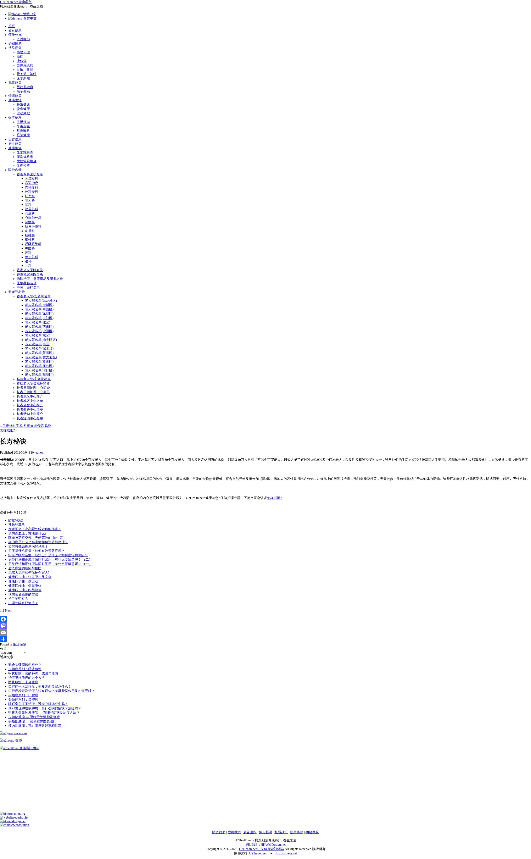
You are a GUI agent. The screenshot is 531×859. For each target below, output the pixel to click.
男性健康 (15, 143)
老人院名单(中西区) (39, 309)
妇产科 (30, 196)
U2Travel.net (257, 853)
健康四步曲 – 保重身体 (24, 585)
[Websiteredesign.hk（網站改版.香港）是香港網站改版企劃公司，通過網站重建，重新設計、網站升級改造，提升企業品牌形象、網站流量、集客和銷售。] (14, 817)
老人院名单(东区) (37, 335)
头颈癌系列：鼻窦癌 (23, 699)
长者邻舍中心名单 (30, 409)
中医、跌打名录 (28, 287)
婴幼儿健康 (25, 87)
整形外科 (31, 257)
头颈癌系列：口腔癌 (23, 695)
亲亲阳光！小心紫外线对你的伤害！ (34, 529)
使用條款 (296, 832)
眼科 (28, 261)
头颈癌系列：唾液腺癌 (24, 669)
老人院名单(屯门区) (39, 318)
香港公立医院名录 (30, 270)
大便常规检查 (27, 161)
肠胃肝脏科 (33, 226)
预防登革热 (16, 524)
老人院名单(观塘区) (39, 374)
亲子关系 (23, 91)
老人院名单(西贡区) (39, 326)
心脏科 (30, 213)
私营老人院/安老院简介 (34, 379)
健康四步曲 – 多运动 (23, 581)
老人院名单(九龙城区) (41, 300)
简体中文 (29, 18)
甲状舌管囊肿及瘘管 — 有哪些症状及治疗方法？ (44, 712)
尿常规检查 (25, 157)
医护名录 (15, 170)
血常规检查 (25, 152)
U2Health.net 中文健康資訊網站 (261, 849)
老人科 (30, 200)
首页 (11, 26)
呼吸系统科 (33, 244)
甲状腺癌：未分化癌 (23, 682)
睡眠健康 (23, 104)
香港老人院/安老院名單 (34, 296)
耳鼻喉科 (23, 130)
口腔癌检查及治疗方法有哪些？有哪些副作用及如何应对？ (51, 691)
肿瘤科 (30, 248)
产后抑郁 (23, 39)
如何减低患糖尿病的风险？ (28, 546)
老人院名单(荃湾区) (39, 353)
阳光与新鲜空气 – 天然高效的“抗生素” (36, 537)
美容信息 (15, 139)
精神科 (30, 235)
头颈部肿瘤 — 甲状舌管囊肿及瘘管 (34, 717)
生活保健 (23, 122)
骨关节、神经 (27, 74)
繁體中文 (28, 14)
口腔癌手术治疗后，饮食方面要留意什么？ (39, 686)
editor (39, 452)
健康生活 (15, 100)
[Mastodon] (265, 625)
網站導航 (312, 832)
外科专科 (31, 191)
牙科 (28, 252)
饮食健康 (23, 109)
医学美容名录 (27, 283)
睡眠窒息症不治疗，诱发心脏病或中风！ (38, 704)
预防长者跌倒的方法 (23, 594)
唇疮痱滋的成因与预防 (24, 568)
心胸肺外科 (33, 218)
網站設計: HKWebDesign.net (266, 844)
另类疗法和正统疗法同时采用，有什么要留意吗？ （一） (50, 564)
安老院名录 (16, 292)
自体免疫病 (25, 65)
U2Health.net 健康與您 (16, 2)
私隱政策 (281, 832)
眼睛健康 (23, 135)
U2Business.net (286, 853)
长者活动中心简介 (30, 414)
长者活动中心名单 (30, 418)
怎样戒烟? (7, 430)
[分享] (265, 639)
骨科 (28, 204)
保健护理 (15, 117)
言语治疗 (31, 183)
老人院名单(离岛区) (39, 366)
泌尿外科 (31, 209)
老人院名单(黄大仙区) (41, 357)
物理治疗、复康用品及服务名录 (40, 279)
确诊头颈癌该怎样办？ (24, 664)
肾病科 (30, 222)
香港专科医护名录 (30, 174)
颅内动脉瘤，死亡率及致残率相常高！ (36, 725)
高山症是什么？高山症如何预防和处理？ (38, 542)
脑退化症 (23, 52)
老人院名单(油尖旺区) (41, 340)
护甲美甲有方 (18, 598)
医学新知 (23, 78)
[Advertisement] (124, 783)
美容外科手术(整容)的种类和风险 (26, 426)
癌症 (20, 56)
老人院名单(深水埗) (39, 348)
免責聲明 (265, 832)
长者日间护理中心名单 (33, 392)
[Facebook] (265, 619)
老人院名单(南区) (37, 344)
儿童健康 (15, 82)
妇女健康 (15, 30)
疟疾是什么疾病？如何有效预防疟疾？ (36, 551)
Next (8, 610)
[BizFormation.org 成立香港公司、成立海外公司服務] (12, 813)
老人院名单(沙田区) (39, 331)
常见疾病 (15, 48)
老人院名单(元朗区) (39, 313)
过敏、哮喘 (25, 69)
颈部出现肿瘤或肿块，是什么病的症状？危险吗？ (44, 708)
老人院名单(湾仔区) (39, 370)
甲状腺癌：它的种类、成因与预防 (33, 673)
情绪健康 (15, 96)
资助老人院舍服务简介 (33, 383)
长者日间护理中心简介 (33, 387)
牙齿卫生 (23, 126)
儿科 (28, 265)
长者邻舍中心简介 (30, 405)
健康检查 (15, 148)
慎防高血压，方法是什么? (27, 533)
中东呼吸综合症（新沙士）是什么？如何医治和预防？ (48, 555)
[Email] (265, 632)
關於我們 (218, 832)
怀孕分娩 (15, 35)
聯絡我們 (234, 832)
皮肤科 (30, 231)
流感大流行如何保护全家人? (29, 572)
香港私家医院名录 (30, 274)
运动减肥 (23, 113)
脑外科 (30, 239)
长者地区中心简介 (30, 396)
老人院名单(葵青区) (39, 361)
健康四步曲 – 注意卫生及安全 (29, 577)
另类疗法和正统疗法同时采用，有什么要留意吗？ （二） (50, 559)
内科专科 (31, 187)
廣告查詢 (250, 832)
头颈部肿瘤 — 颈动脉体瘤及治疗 (32, 721)
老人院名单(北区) (37, 322)
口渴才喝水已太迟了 (23, 603)
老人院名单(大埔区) (39, 305)
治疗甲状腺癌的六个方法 (26, 678)
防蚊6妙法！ (17, 520)
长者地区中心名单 (30, 401)
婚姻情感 (15, 43)
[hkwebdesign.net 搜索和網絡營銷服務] (13, 821)
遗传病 (22, 61)
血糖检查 (23, 165)
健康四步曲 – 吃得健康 (24, 590)
